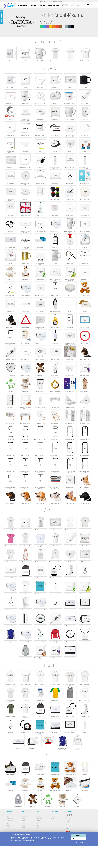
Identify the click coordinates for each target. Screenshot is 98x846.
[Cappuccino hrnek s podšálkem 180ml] (71, 122)
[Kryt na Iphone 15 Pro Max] (56, 282)
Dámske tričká (10, 823)
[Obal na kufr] (56, 234)
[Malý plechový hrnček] (41, 122)
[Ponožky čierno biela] (71, 564)
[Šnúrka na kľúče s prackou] (11, 346)
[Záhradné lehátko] (56, 410)
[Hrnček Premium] (11, 47)
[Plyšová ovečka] (11, 266)
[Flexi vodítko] (11, 218)
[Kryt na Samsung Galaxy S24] (56, 458)
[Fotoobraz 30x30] (11, 170)
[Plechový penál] (71, 777)
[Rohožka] (56, 138)
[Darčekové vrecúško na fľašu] (86, 378)
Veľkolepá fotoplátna (40, 822)
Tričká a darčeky (22, 5)
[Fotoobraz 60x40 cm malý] (86, 218)
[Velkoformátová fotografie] (11, 282)
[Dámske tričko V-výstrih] (11, 532)
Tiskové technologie (70, 823)
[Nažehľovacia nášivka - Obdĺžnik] (11, 186)
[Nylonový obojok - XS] (86, 346)
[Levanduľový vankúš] (86, 362)
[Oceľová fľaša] (41, 202)
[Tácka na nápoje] (71, 346)
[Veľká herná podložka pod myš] (56, 266)
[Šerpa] (71, 298)
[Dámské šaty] (26, 548)
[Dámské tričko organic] (71, 516)
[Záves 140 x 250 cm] (71, 410)
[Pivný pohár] (56, 250)
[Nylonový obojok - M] (11, 314)
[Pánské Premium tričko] (86, 47)
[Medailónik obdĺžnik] (56, 580)
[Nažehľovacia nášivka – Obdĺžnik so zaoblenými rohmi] (71, 330)
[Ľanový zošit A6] (11, 394)
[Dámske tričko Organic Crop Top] (41, 532)
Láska (23, 815)
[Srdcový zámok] (71, 250)
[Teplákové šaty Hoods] (26, 644)
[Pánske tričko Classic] (71, 47)
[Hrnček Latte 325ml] (41, 47)
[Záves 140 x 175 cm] (86, 410)
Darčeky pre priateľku (41, 830)
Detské (23, 820)
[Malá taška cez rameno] (56, 564)
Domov (8, 825)
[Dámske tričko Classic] (56, 47)
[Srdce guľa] (11, 250)
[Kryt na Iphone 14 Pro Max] (11, 458)
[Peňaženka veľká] (71, 612)
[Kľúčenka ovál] (86, 564)
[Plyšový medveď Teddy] (86, 282)
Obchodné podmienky (71, 824)
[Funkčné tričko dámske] (26, 580)
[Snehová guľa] (86, 234)
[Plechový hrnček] (56, 74)
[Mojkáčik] (78, 793)
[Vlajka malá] (11, 202)
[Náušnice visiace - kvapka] (41, 628)
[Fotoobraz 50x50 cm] (11, 298)
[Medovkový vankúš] (41, 266)
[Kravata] (86, 719)
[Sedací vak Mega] (86, 394)
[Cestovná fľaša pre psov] (56, 298)
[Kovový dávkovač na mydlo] (41, 394)
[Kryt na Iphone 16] (71, 314)
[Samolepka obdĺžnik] (11, 90)
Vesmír (38, 827)
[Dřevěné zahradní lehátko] (41, 410)
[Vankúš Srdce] (71, 138)
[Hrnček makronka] (56, 202)
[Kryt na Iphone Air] (56, 426)
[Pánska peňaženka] (56, 703)
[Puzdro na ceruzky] (86, 777)
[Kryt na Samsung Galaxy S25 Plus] (41, 458)
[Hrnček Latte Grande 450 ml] (71, 218)
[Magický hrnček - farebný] (56, 186)
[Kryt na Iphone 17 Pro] (26, 426)
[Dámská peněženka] (71, 644)
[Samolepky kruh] (41, 74)
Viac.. (8, 827)
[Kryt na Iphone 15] (26, 442)
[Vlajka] (71, 74)
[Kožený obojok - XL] (56, 490)
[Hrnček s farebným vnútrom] (71, 90)
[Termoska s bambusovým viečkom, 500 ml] (86, 154)
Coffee (37, 823)
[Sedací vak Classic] (71, 394)
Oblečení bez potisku (56, 816)
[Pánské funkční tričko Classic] (11, 687)
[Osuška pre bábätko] (41, 761)
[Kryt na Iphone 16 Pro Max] (11, 442)
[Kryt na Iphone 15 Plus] (56, 442)
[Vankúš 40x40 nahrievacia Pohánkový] (26, 394)
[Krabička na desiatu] (86, 314)
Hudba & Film (25, 822)
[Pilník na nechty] (26, 612)
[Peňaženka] (71, 596)
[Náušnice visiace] (56, 596)
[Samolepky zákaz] (86, 330)
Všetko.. (23, 827)
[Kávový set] (26, 186)
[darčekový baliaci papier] (26, 202)
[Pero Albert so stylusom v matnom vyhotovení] (56, 474)
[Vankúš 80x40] (56, 170)
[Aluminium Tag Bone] (41, 298)
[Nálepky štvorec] (11, 122)
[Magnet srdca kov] (86, 250)
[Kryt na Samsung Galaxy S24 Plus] (71, 458)
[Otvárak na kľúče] (56, 362)
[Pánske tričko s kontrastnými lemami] (26, 703)
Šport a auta (24, 816)
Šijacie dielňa (10, 818)
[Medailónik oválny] (11, 596)
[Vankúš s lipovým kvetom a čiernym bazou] (71, 266)
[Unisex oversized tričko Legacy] (86, 516)
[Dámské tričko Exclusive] (56, 532)
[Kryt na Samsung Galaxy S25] (11, 330)
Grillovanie (38, 816)
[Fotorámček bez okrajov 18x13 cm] (41, 314)
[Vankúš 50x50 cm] (56, 106)
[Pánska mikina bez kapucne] (78, 735)
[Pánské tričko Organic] (41, 671)
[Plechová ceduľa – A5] (86, 202)
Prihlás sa (73, 5)
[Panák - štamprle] (41, 378)
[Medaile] (71, 234)
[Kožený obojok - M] (26, 490)
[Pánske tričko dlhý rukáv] (86, 687)
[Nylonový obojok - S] (71, 490)
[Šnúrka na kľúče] (86, 90)
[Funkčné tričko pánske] (86, 671)
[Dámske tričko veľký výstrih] (26, 532)
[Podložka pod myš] (41, 154)
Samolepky (9, 820)
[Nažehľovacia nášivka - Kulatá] (26, 170)
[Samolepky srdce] (86, 122)
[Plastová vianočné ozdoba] (56, 378)
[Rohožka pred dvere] (56, 122)
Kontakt (78, 5)
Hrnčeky (9, 815)
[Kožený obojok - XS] (86, 474)
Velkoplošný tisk (54, 815)
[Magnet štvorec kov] (26, 122)
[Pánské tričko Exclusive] (56, 671)
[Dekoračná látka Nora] (56, 218)
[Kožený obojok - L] (41, 490)
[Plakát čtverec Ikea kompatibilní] (26, 234)
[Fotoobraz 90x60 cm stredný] (41, 250)
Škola (37, 815)
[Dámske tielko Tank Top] (41, 548)
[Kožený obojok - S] (11, 490)
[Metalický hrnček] (26, 250)
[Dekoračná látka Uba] (26, 362)
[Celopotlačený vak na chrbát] (41, 580)
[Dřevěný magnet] (71, 474)
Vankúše (9, 822)
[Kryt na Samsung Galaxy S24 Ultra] (86, 458)
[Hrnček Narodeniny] (26, 330)
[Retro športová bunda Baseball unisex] (11, 628)
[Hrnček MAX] (41, 186)
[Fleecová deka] (41, 106)
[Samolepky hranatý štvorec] (26, 154)
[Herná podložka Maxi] (11, 234)
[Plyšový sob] (41, 362)
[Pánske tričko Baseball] (56, 687)
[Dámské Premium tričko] (41, 516)
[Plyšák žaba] (11, 378)
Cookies (68, 826)
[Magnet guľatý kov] (41, 170)
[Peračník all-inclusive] (11, 761)
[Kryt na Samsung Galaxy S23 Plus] (26, 474)
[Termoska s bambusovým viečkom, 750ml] (56, 154)
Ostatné (23, 825)
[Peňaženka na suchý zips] (86, 596)
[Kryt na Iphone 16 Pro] (86, 426)
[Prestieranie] (86, 298)
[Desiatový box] (41, 234)
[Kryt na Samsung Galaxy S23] (11, 474)
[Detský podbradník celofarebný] (19, 793)
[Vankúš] (26, 47)
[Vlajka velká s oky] (11, 154)
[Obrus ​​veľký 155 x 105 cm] (26, 410)
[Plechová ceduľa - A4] (86, 266)
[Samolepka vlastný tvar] (41, 90)
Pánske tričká (10, 816)
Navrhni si (42, 5)
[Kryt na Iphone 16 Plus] (71, 426)
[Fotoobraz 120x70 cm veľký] (41, 218)
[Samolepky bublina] (26, 346)
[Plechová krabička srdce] (11, 362)
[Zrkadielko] (41, 612)
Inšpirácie (33, 5)
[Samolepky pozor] (26, 314)
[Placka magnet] (11, 106)
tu (34, 840)
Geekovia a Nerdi (40, 829)
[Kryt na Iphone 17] (11, 426)
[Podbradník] (86, 761)
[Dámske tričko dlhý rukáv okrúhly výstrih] (56, 628)
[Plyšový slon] (26, 378)
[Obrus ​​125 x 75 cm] (56, 394)
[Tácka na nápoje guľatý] (86, 186)
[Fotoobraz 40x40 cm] (71, 154)
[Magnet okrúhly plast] (41, 346)
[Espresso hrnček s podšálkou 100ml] (26, 106)
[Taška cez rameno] (86, 612)
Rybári (37, 825)
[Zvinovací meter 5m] (26, 719)
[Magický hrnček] (26, 90)
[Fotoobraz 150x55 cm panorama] (26, 218)
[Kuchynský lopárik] (56, 346)
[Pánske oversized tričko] (11, 548)
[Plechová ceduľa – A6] (41, 282)
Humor (23, 823)
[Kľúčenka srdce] (71, 170)
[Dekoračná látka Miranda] (26, 282)
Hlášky (23, 818)
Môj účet (68, 828)
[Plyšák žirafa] (26, 266)
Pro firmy (53, 818)
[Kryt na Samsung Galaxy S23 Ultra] (41, 474)
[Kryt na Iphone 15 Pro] (41, 442)
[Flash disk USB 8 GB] (26, 298)
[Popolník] (71, 282)
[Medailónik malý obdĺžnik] (86, 628)
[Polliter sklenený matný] (86, 106)
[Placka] (56, 90)
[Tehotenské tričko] (26, 596)
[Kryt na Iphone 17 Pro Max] (41, 426)
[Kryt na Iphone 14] (71, 442)
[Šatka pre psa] (26, 138)
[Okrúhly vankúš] (71, 202)
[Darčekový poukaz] (71, 378)
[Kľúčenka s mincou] (56, 314)
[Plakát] (41, 138)
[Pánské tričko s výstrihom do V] (11, 703)
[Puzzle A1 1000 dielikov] (86, 170)
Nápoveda (68, 819)
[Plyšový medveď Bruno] (71, 761)
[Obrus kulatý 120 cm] (11, 410)
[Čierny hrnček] (86, 74)
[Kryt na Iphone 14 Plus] (86, 442)
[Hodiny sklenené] (71, 186)
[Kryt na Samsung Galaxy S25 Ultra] (26, 458)
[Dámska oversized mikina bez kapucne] (56, 548)
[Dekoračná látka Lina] (41, 330)
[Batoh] (26, 564)
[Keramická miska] (71, 362)
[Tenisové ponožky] (41, 687)
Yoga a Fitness (39, 818)
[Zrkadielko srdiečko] (71, 628)
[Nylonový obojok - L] (86, 490)
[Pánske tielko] (71, 687)
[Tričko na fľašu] (56, 330)
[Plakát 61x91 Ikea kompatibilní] (11, 138)
